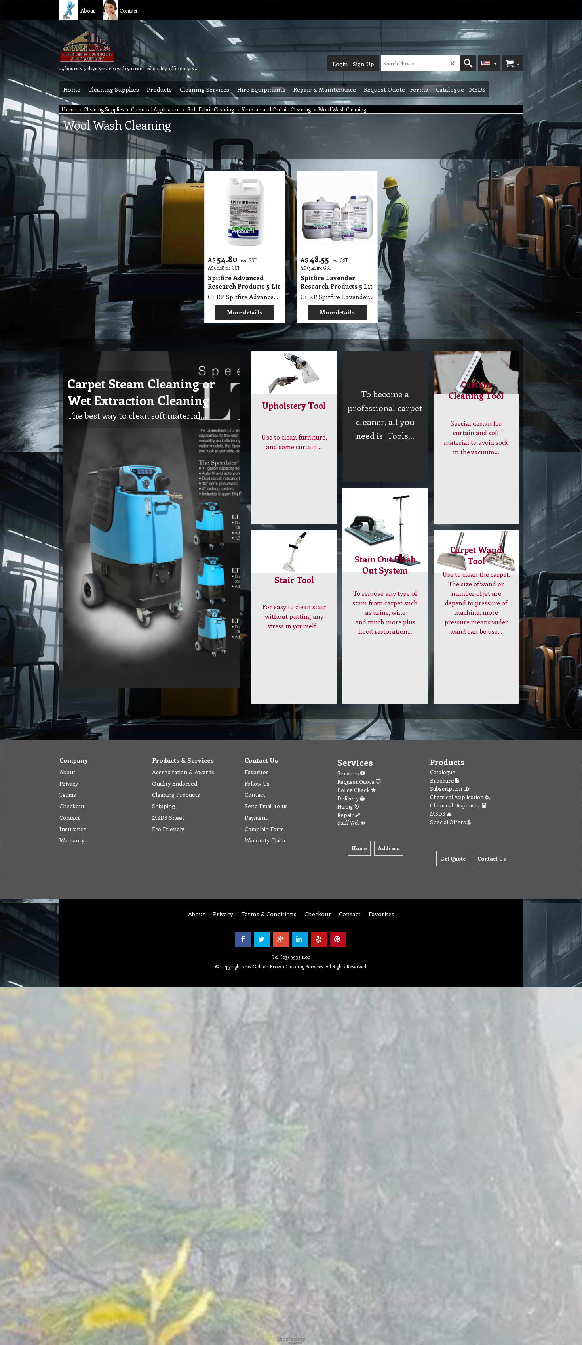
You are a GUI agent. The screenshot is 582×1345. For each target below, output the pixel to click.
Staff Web (349, 822)
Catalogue (442, 772)
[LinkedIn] (300, 939)
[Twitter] (262, 939)
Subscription (447, 788)
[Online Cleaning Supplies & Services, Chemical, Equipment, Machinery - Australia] (118, 46)
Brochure (442, 780)
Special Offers (448, 822)
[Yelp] (319, 939)
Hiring (345, 806)
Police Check (354, 790)
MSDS (438, 813)
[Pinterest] (338, 939)
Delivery (348, 798)
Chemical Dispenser (456, 805)
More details (244, 312)
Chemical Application (457, 797)
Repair (346, 815)
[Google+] (281, 939)
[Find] (468, 63)
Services (348, 773)
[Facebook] (243, 939)
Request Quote (356, 781)
